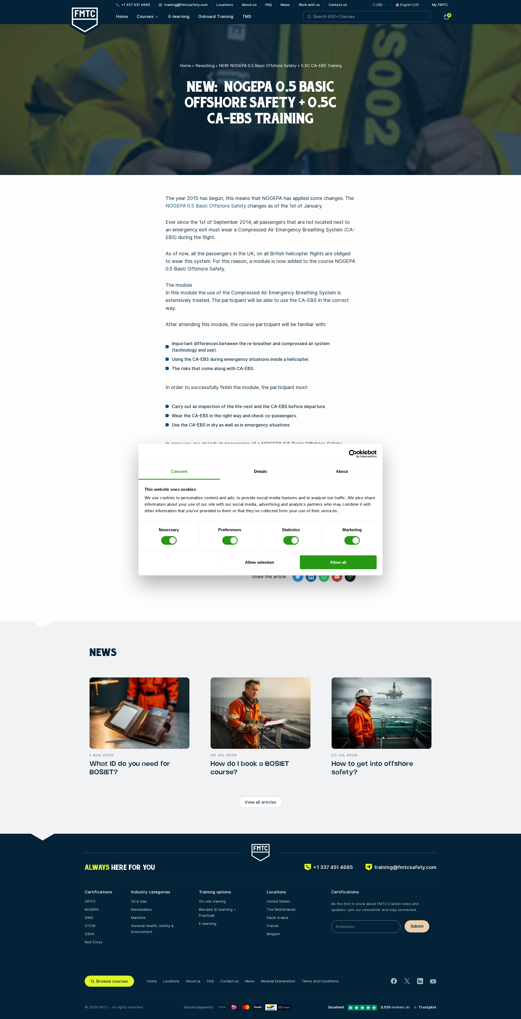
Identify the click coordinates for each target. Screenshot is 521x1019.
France (272, 926)
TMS (246, 16)
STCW (90, 926)
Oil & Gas (139, 901)
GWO (89, 917)
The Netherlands (281, 909)
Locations (225, 5)
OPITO (90, 901)
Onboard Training (215, 16)
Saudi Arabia (277, 917)
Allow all (338, 562)
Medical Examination (278, 981)
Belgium (273, 934)
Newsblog (205, 65)
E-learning (179, 16)
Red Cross (93, 942)
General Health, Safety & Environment (152, 929)
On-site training (212, 901)
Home (122, 16)
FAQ (268, 5)
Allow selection (259, 562)
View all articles (260, 802)
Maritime (138, 917)
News (285, 5)
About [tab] (342, 471)
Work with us (309, 5)
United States (278, 901)
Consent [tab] (179, 471)
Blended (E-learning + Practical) (217, 912)
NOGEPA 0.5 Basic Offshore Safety (206, 206)
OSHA (89, 934)
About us (249, 5)
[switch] (230, 540)
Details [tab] (260, 471)
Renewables (141, 909)
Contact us (338, 5)
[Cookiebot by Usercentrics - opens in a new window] (353, 454)
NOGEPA (92, 909)
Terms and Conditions (320, 981)
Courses (145, 16)
